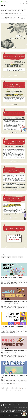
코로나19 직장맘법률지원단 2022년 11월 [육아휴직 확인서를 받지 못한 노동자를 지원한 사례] (14, 351)
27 (18, 390)
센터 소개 (9, 404)
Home (20, 3)
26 (15, 390)
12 (25, 388)
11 (22, 388)
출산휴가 (14, 257)
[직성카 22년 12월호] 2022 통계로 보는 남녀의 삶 (12, 278)
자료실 (23, 3)
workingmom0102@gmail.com (8, 411)
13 (7, 390)
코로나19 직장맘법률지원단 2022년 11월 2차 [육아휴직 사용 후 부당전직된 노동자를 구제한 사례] (14, 302)
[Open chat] (24, 413)
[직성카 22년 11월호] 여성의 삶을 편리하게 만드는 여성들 (13, 327)
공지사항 (14, 404)
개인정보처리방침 (4, 404)
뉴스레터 (18, 404)
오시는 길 (2, 405)
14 (10, 390)
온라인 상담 (23, 404)
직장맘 (9, 257)
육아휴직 (20, 257)
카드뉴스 (3, 257)
